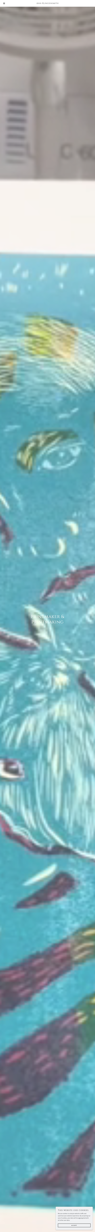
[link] (47, 3)
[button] (4, 3)
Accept (74, 1225)
